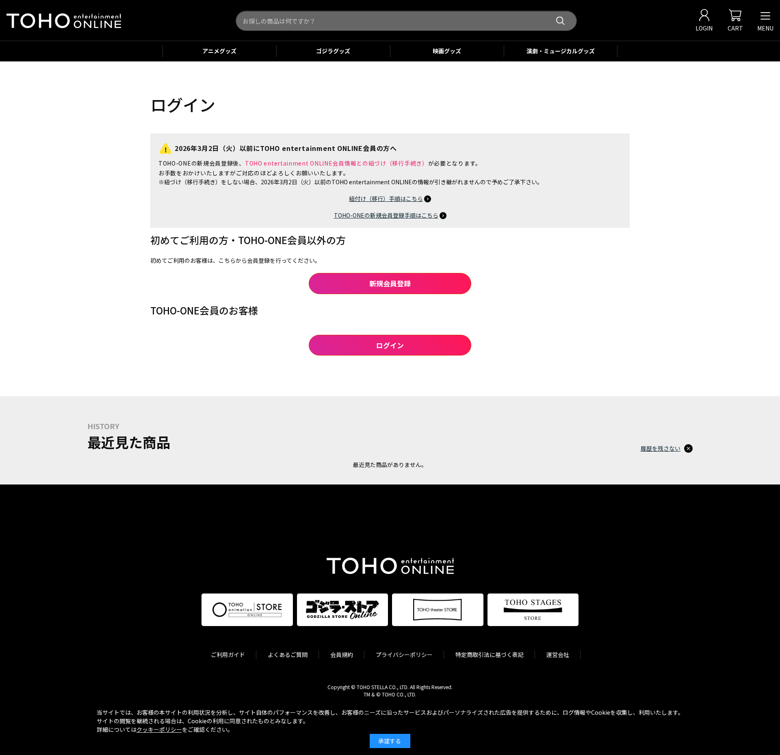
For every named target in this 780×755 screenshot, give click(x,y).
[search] (560, 21)
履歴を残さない (660, 448)
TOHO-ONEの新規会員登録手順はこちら (386, 215)
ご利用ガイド (228, 654)
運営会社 (557, 654)
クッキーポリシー (159, 729)
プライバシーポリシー (404, 654)
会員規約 (341, 654)
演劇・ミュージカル (560, 51)
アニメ (219, 51)
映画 (447, 51)
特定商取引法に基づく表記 (489, 654)
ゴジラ (333, 51)
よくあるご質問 (288, 654)
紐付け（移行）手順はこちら (386, 198)
